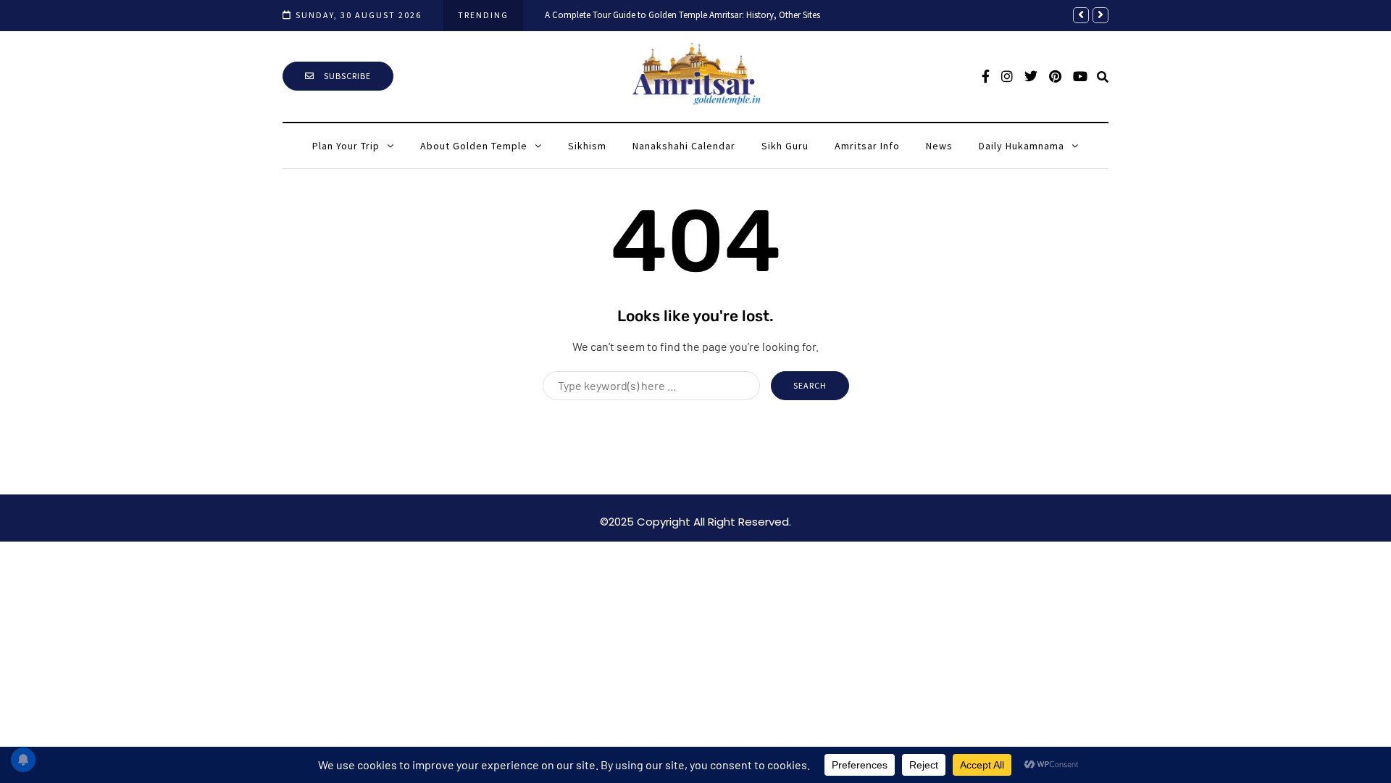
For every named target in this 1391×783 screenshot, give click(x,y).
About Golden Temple (473, 145)
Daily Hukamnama (1021, 145)
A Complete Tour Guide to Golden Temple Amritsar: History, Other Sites (682, 15)
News (939, 145)
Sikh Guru (785, 145)
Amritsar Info (867, 145)
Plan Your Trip (346, 145)
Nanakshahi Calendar (683, 145)
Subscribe (346, 75)
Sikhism (587, 145)
